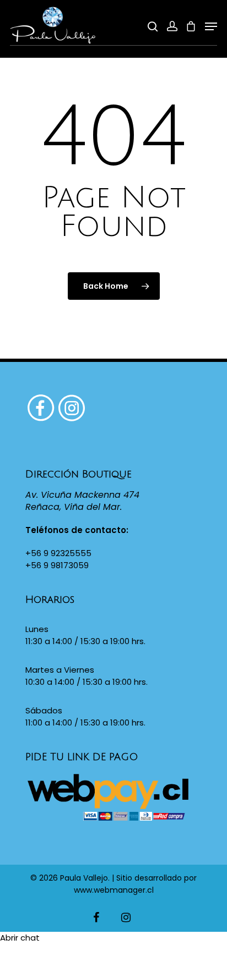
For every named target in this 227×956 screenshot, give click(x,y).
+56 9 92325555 (58, 553)
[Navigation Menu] (211, 26)
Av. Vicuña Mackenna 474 (82, 494)
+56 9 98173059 (57, 565)
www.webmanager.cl (114, 889)
